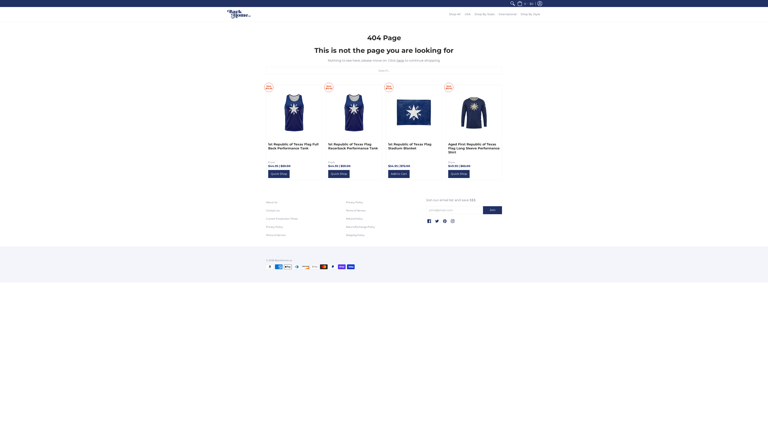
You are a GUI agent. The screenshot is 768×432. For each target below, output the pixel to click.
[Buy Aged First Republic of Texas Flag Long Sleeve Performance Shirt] (474, 112)
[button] (525, 3)
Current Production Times (282, 218)
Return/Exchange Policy (360, 226)
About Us (271, 202)
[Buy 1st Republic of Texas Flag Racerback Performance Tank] (354, 112)
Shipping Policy (355, 235)
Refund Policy (354, 218)
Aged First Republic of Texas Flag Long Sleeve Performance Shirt (474, 148)
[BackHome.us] (239, 14)
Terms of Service (276, 235)
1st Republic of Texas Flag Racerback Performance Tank (353, 146)
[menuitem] (512, 3)
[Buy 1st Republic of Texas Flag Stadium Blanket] (414, 112)
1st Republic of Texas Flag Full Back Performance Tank (293, 146)
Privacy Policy (274, 226)
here (400, 60)
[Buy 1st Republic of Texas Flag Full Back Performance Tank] (294, 112)
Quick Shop (279, 174)
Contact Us (273, 210)
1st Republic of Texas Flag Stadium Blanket (409, 146)
